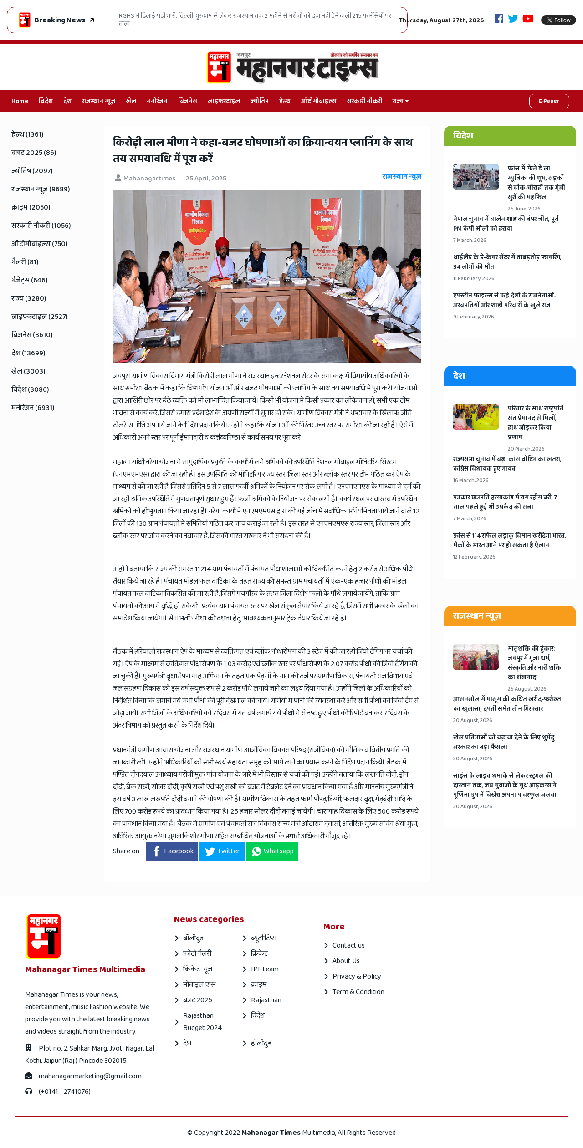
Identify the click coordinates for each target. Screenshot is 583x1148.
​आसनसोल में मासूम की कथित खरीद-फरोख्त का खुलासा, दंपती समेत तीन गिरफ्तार (507, 704)
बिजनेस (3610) (32, 335)
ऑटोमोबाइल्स (319, 101)
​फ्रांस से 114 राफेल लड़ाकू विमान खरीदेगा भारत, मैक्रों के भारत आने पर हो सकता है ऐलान (509, 540)
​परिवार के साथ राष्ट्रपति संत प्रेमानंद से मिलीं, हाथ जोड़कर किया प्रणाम (535, 423)
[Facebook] (499, 20)
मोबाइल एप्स (199, 984)
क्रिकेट (259, 953)
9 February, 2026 (473, 317)
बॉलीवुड (193, 938)
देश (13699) (28, 353)
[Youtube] (528, 20)
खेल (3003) (28, 371)
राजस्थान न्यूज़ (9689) (40, 189)
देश (67, 101)
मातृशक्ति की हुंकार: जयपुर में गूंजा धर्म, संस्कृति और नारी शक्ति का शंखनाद (534, 663)
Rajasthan (266, 1000)
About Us (346, 961)
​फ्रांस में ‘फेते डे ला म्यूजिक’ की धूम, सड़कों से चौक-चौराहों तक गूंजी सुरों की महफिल (536, 183)
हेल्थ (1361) (27, 134)
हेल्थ (285, 101)
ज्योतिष (260, 101)
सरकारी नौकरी (364, 101)
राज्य (399, 101)
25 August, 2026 (527, 689)
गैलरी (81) (25, 262)
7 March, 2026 (469, 240)
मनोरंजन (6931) (33, 408)
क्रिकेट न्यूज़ (197, 969)
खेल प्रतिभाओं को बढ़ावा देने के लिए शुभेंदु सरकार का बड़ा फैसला (503, 742)
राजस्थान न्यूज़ (98, 101)
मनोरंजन (157, 101)
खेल (131, 101)
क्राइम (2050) (31, 207)
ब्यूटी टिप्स (263, 938)
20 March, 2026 (526, 449)
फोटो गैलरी (197, 953)
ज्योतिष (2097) (32, 171)
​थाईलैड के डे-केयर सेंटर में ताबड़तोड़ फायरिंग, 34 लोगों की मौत (507, 262)
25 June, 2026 (524, 209)
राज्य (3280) (28, 298)
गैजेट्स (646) (29, 280)
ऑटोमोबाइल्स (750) (39, 244)
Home (19, 101)
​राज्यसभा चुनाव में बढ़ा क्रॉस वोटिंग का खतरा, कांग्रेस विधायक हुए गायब (507, 464)
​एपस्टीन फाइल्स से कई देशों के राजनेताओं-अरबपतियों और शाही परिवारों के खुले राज (504, 300)
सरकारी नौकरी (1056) (41, 225)
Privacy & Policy (356, 976)
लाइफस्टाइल (224, 101)
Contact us (348, 945)
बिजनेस (187, 101)
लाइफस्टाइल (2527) (39, 317)
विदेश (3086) (30, 389)
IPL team (265, 969)
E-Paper (549, 101)
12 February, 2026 (474, 557)
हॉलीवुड (261, 1043)
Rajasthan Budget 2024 (202, 1022)
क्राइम (258, 984)
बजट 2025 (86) (33, 153)
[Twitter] (513, 20)
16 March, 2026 (471, 480)
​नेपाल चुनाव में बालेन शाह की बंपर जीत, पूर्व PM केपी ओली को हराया (506, 224)
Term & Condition (358, 992)
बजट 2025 (197, 1000)
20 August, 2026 (472, 720)
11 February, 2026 (474, 278)
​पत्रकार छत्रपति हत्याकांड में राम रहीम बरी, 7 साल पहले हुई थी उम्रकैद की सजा (505, 502)
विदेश (46, 101)
